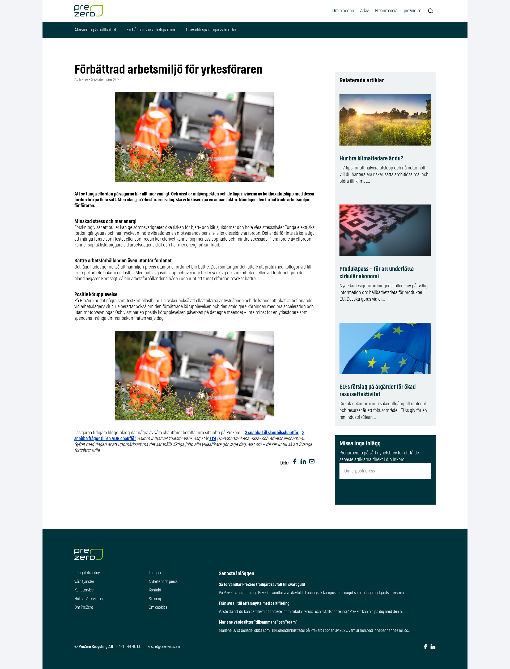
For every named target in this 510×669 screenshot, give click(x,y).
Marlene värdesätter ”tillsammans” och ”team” (258, 622)
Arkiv (364, 10)
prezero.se (412, 10)
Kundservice (84, 590)
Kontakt (155, 590)
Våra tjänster (84, 581)
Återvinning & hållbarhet (95, 30)
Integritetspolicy (87, 573)
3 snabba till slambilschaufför (272, 433)
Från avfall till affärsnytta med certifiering (254, 603)
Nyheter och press (163, 581)
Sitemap (155, 599)
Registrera (385, 491)
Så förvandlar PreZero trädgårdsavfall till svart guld (262, 584)
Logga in (155, 573)
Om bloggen (343, 10)
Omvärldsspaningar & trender (211, 30)
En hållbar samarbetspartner (150, 30)
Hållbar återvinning (89, 599)
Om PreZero (83, 607)
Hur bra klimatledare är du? (371, 159)
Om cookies (158, 607)
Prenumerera (386, 10)
